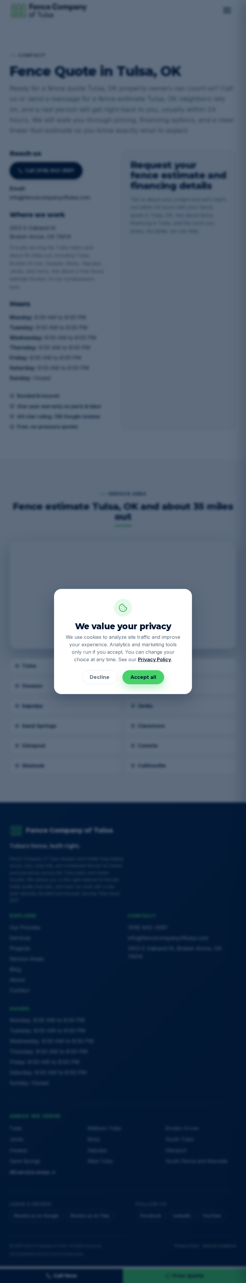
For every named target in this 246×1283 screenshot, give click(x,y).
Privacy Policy (154, 659)
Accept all (143, 677)
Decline (100, 677)
